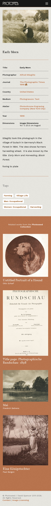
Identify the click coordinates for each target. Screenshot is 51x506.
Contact (6, 500)
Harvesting (35, 207)
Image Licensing (20, 500)
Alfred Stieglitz (27, 75)
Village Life (22, 195)
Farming (8, 195)
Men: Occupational (13, 201)
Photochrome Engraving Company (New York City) (32, 107)
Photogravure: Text (29, 99)
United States (27, 92)
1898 (22, 116)
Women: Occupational (15, 207)
